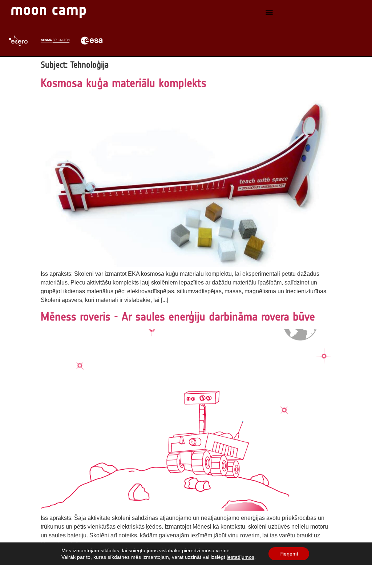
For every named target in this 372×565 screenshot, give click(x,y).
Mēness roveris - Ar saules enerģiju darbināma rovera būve (178, 316)
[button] (269, 12)
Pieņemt (288, 554)
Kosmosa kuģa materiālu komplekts (123, 83)
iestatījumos (240, 557)
